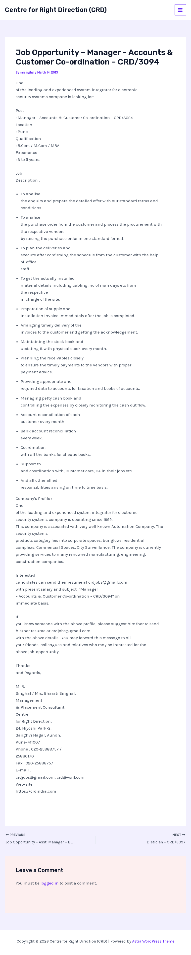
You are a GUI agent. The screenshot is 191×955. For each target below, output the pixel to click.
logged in (50, 883)
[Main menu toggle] (180, 10)
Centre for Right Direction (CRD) (56, 10)
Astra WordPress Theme (153, 941)
